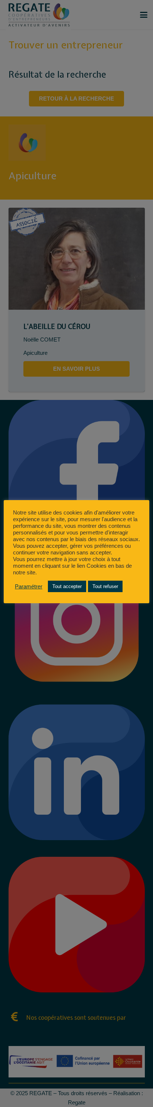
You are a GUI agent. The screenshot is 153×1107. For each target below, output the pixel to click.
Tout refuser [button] (105, 586)
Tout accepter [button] (67, 586)
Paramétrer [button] (28, 587)
